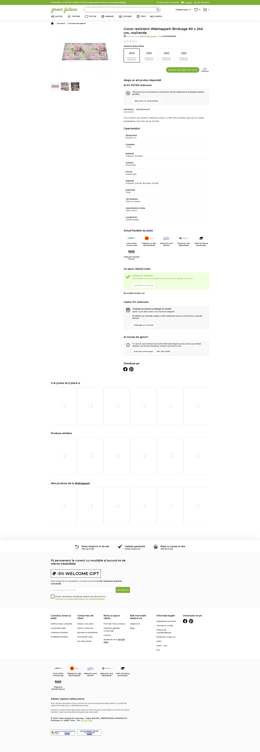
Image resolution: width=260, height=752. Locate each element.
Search (157, 9)
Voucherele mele (85, 637)
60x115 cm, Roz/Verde (184, 59)
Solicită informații (143, 351)
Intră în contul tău (85, 628)
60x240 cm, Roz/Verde (131, 59)
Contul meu (182, 9)
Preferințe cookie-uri (165, 637)
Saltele (59, 16)
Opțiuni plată (143, 109)
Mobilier (109, 16)
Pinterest (191, 621)
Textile (92, 16)
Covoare (127, 16)
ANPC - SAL (161, 645)
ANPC (159, 641)
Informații (129, 109)
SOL (158, 650)
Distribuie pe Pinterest (131, 369)
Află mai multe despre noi (138, 617)
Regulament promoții (166, 621)
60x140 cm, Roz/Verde (166, 59)
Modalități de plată (59, 637)
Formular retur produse (114, 624)
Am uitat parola (84, 641)
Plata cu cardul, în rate (173, 546)
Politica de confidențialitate (91, 599)
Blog (132, 628)
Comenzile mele (58, 628)
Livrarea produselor (59, 632)
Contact (188, 2)
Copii (143, 16)
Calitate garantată (135, 546)
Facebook (185, 621)
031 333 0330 (203, 2)
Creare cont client (85, 624)
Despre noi (135, 624)
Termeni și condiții (164, 625)
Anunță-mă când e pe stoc (182, 70)
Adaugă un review (144, 285)
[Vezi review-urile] (166, 41)
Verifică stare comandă (168, 2)
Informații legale (165, 615)
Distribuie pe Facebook (125, 369)
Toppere (76, 16)
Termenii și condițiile (65, 599)
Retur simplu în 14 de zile (95, 546)
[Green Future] (52, 23)
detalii (123, 2)
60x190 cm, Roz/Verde (149, 59)
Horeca (158, 16)
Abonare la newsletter (146, 101)
